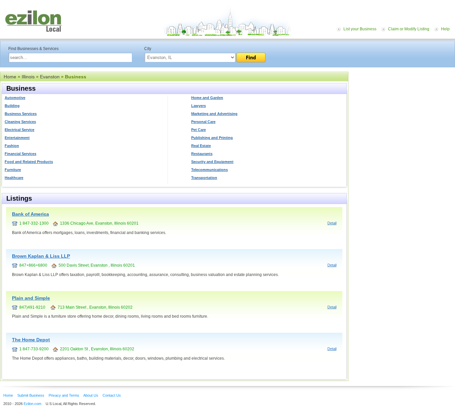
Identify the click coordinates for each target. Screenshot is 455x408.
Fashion (12, 146)
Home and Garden (207, 98)
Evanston (50, 76)
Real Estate (201, 146)
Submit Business (30, 395)
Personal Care (203, 122)
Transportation (204, 178)
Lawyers (198, 106)
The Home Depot (31, 339)
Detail (331, 223)
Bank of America (30, 214)
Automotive (15, 98)
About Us (90, 395)
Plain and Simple (31, 298)
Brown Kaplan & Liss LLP (41, 256)
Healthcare (14, 178)
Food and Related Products (29, 162)
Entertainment (17, 138)
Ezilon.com (32, 404)
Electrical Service (19, 130)
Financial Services (20, 154)
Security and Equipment (212, 162)
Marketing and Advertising (214, 114)
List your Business (359, 29)
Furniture (13, 170)
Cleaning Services (20, 122)
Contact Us (112, 395)
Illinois (28, 76)
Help (445, 29)
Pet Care (198, 130)
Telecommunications (209, 170)
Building (12, 106)
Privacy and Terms (64, 395)
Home (10, 76)
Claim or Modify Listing (408, 29)
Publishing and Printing (212, 138)
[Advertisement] (403, 112)
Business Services (21, 114)
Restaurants (202, 154)
